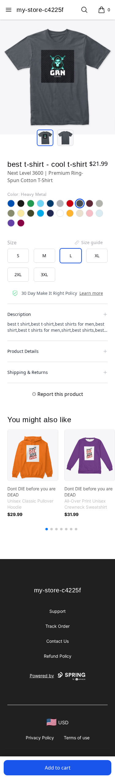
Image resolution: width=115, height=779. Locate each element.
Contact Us (57, 641)
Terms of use (77, 737)
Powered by (42, 675)
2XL (17, 274)
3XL (44, 274)
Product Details (23, 351)
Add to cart (58, 767)
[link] (33, 455)
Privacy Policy (40, 737)
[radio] (18, 256)
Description (19, 314)
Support (57, 611)
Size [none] (12, 242)
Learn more (91, 293)
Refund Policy (57, 656)
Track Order (57, 626)
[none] (88, 243)
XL (97, 255)
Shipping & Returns (27, 372)
